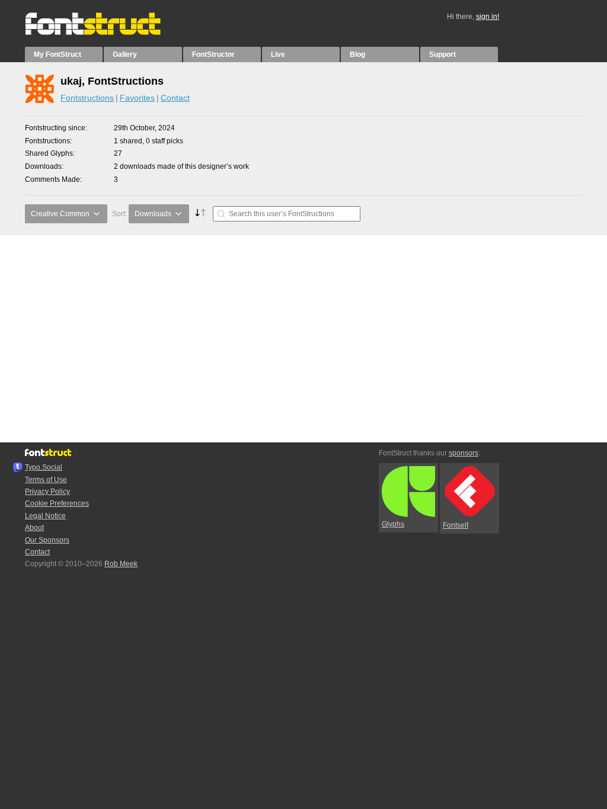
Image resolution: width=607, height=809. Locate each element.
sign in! (487, 16)
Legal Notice (45, 516)
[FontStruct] (105, 32)
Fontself (455, 525)
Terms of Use (46, 480)
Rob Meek (121, 564)
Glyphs (393, 524)
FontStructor (213, 54)
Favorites (137, 97)
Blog (357, 54)
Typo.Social (43, 467)
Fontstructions (87, 97)
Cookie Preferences (57, 503)
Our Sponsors (47, 540)
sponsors (463, 453)
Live (278, 54)
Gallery (125, 54)
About (34, 528)
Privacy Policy (47, 491)
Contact (175, 97)
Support (442, 54)
